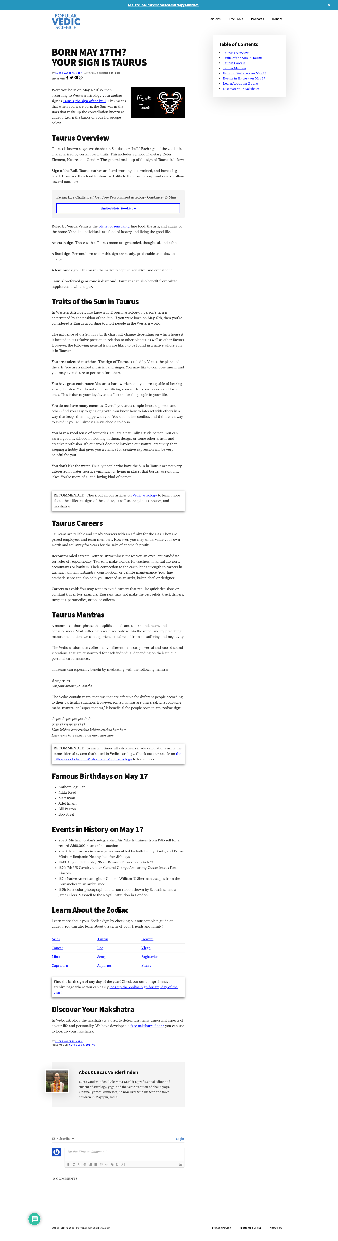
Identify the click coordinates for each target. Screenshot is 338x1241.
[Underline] (79, 1164)
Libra (56, 957)
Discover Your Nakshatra (241, 89)
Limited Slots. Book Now (118, 208)
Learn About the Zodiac (241, 84)
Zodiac (90, 1044)
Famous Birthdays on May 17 (244, 73)
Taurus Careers (234, 63)
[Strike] (85, 1164)
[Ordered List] (90, 1164)
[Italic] (74, 1164)
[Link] (112, 1164)
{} (117, 1164)
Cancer (57, 948)
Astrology (76, 1044)
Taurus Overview (236, 53)
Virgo (145, 948)
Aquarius (104, 966)
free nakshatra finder (147, 1026)
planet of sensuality (114, 226)
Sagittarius (149, 957)
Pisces (146, 966)
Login (179, 1139)
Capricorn (60, 966)
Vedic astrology (144, 495)
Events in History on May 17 (244, 78)
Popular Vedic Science (81, 21)
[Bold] (68, 1164)
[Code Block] (107, 1164)
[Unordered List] (96, 1164)
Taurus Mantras (234, 68)
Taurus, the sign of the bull (84, 101)
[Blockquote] (101, 1164)
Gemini (147, 939)
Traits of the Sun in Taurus (242, 58)
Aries (56, 939)
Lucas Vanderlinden (69, 72)
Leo (100, 948)
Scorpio (103, 957)
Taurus (102, 939)
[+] (123, 1164)
